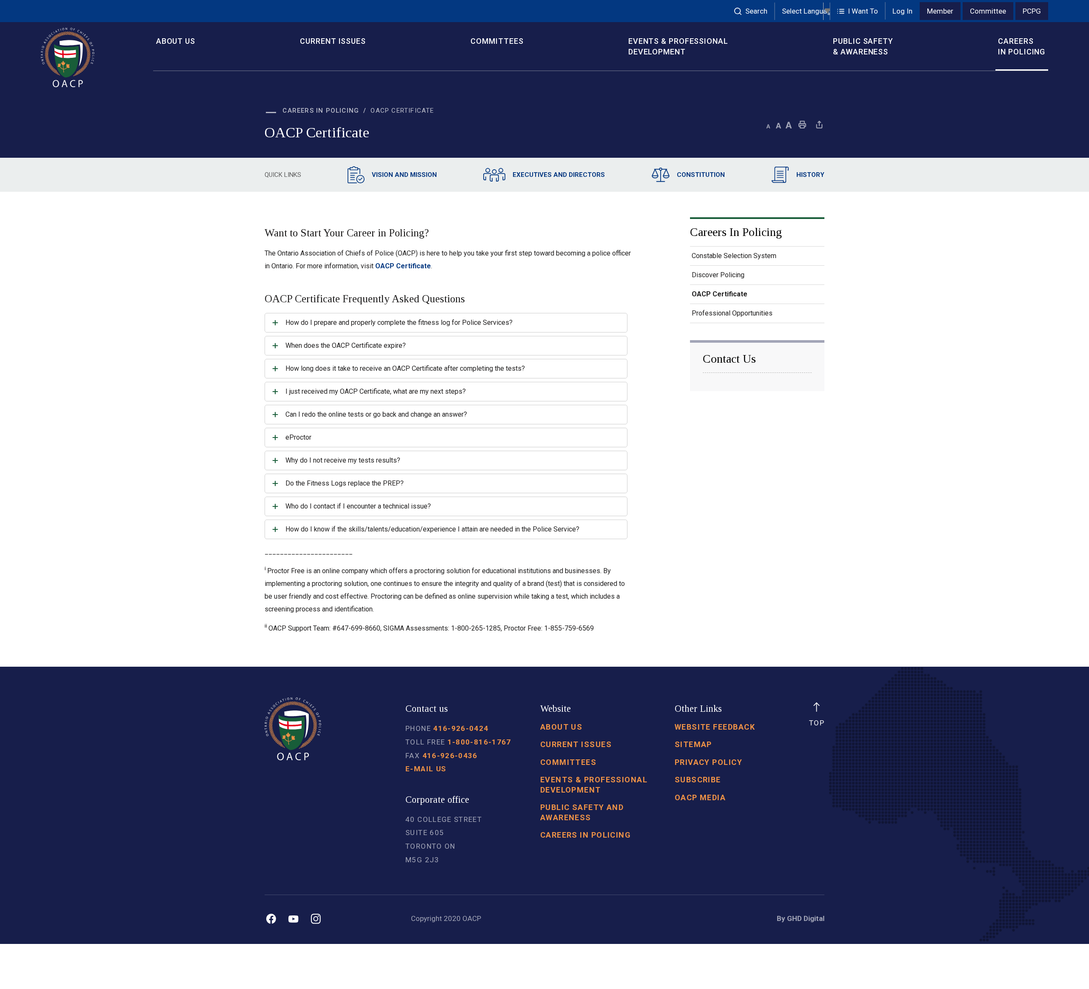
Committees (496, 41)
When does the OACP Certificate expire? (346, 345)
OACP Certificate (403, 266)
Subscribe (698, 779)
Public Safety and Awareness (582, 812)
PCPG (1032, 11)
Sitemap (693, 744)
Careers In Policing (1021, 46)
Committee (988, 11)
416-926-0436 (450, 755)
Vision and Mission (404, 175)
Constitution (701, 175)
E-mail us (425, 768)
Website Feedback (715, 726)
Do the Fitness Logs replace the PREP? (345, 483)
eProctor (298, 437)
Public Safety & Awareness (863, 46)
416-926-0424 (460, 728)
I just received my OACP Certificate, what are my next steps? (376, 391)
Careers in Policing (585, 834)
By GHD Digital (800, 918)
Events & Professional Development (678, 46)
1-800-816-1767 (479, 742)
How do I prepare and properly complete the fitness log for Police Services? (399, 322)
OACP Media (700, 797)
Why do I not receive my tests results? (343, 460)
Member (940, 11)
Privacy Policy (708, 762)
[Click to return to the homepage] (90, 57)
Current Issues (333, 41)
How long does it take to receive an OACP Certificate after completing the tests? (406, 368)
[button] (858, 11)
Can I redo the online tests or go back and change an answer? (377, 414)
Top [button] (816, 723)
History (810, 175)
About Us (175, 41)
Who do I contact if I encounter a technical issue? (359, 506)
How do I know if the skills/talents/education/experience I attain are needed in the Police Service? (433, 529)
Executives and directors (559, 175)
